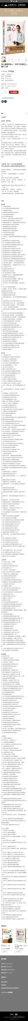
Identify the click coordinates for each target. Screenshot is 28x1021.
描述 (2, 113)
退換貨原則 (4, 982)
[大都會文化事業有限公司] (15, 5)
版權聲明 (3, 985)
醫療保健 (6, 98)
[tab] (14, 113)
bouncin (17, 1019)
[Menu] (2, 5)
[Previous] (3, 37)
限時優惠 (11, 10)
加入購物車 (13, 92)
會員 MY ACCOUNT (7, 963)
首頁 (6, 10)
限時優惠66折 (19, 10)
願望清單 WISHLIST (6, 966)
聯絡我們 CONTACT (7, 973)
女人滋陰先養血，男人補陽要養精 (21, 946)
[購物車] (16, 1)
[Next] (24, 37)
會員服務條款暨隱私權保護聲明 (10, 988)
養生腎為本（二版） (6, 945)
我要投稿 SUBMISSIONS (8, 969)
